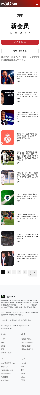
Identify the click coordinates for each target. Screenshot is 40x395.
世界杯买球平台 (27, 342)
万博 (23, 380)
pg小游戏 (5, 380)
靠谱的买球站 (6, 373)
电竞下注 (4, 377)
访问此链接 (20, 42)
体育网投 (4, 366)
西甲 (18, 81)
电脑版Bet (9, 3)
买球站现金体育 (7, 370)
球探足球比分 (26, 346)
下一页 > (32, 273)
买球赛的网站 (26, 339)
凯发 (23, 370)
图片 (3, 349)
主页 (3, 339)
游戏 (3, 346)
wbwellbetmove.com (24, 305)
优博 (23, 373)
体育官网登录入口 (8, 363)
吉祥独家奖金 (20, 50)
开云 (23, 377)
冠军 (23, 366)
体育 (3, 342)
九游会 (23, 363)
